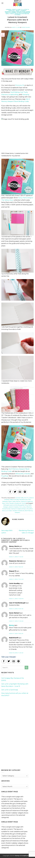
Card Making (14, 92)
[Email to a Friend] (20, 492)
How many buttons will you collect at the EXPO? (14, 694)
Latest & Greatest (13, 507)
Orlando (27, 474)
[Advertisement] (14, 710)
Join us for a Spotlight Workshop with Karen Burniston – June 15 (14, 685)
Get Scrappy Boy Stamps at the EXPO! (12, 679)
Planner (13, 12)
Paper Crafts (11, 501)
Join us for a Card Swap (9, 690)
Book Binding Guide (21, 101)
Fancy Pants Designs (25, 198)
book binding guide (18, 505)
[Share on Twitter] (15, 492)
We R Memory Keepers (17, 469)
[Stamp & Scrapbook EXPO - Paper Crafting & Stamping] (17, 3)
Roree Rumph (26, 27)
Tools (12, 13)
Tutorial (17, 14)
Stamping (25, 94)
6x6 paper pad (8, 505)
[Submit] (26, 667)
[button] (2, 3)
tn (6, 510)
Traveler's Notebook (21, 13)
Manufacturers (10, 11)
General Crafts (11, 9)
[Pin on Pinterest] (25, 492)
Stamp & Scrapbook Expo (18, 508)
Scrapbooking (13, 94)
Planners (4, 94)
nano (24, 507)
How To (19, 9)
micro (20, 507)
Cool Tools (23, 92)
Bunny (11, 625)
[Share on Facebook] (10, 492)
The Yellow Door (7, 200)
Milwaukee (19, 474)
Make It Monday (21, 10)
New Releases (21, 11)
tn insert (9, 510)
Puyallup (4, 476)
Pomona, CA (19, 85)
